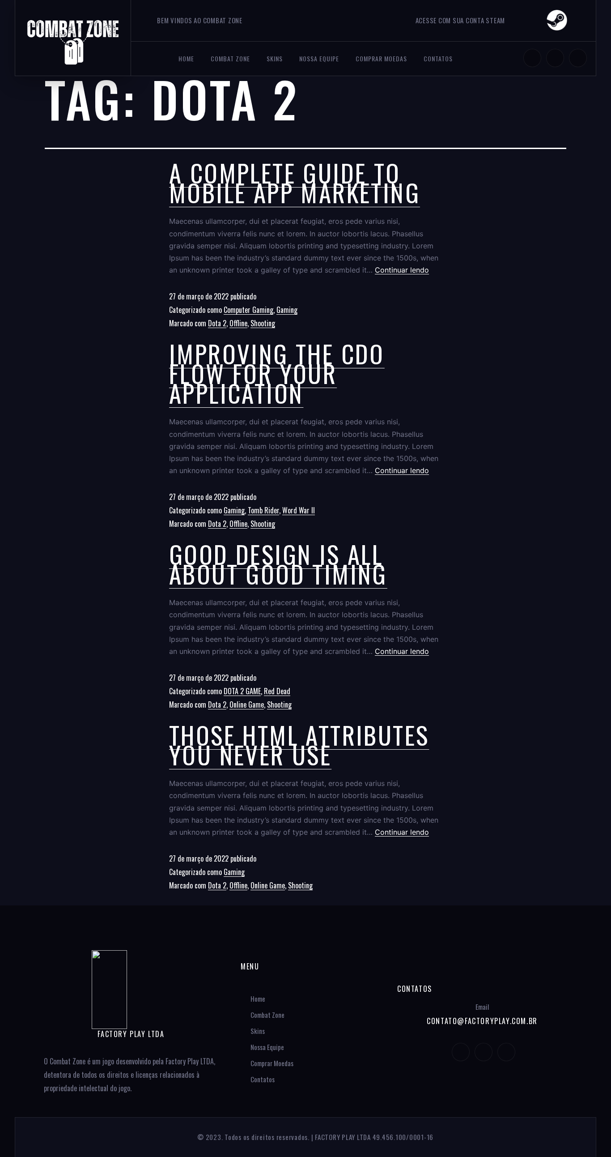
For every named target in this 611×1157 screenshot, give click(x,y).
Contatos (438, 58)
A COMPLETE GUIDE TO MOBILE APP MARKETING (294, 182)
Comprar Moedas (381, 58)
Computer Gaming (248, 309)
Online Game (246, 704)
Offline (238, 323)
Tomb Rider (263, 510)
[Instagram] (532, 58)
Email (482, 1007)
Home (186, 58)
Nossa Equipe (319, 58)
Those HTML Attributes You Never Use (299, 744)
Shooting (262, 323)
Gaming (286, 309)
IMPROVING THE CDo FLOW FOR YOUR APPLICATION (277, 373)
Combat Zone (230, 58)
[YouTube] (555, 58)
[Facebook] (578, 58)
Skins (275, 58)
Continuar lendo (402, 269)
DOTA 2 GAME (242, 691)
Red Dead (277, 691)
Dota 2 (217, 323)
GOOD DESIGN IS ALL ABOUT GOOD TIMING (278, 563)
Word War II (298, 510)
